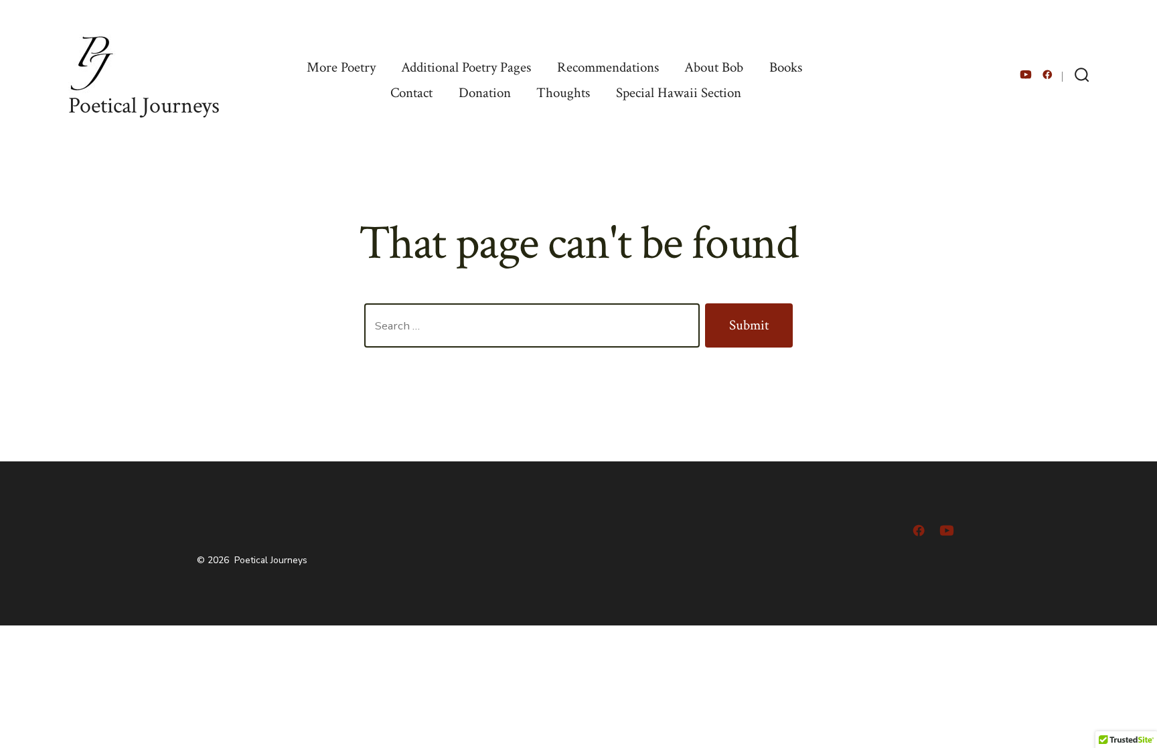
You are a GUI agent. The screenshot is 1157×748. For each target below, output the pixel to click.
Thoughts (563, 93)
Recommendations (608, 67)
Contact (411, 93)
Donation (485, 93)
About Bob (713, 67)
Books (785, 67)
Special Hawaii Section (678, 93)
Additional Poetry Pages (466, 67)
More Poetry (341, 67)
